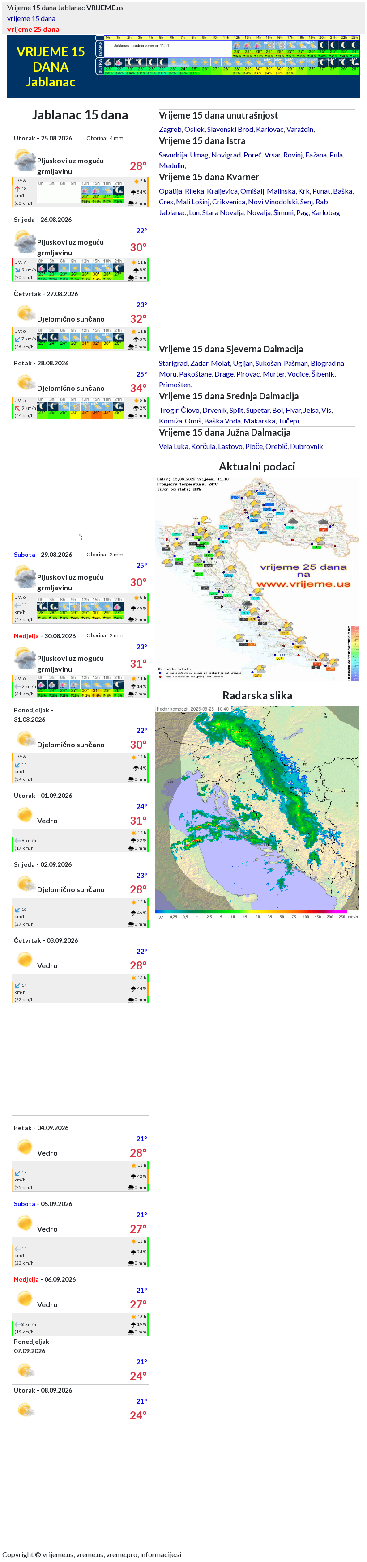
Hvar (293, 410)
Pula (336, 154)
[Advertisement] (80, 475)
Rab (322, 201)
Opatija (170, 190)
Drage (224, 373)
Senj (306, 201)
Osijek (194, 129)
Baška (342, 190)
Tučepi (288, 420)
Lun (194, 212)
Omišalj (252, 190)
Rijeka (194, 190)
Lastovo (230, 446)
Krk (304, 190)
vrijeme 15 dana (31, 18)
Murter (274, 373)
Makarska (259, 420)
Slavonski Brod (230, 129)
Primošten (175, 384)
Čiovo (190, 410)
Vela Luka (173, 446)
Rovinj (293, 154)
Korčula (203, 446)
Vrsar (273, 154)
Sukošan (268, 363)
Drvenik (214, 410)
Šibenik (323, 373)
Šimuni (283, 212)
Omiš (193, 420)
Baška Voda (222, 420)
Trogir (168, 410)
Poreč (252, 154)
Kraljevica (222, 190)
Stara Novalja (223, 212)
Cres (166, 201)
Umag (199, 154)
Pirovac (248, 373)
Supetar (257, 410)
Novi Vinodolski (273, 201)
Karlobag (325, 212)
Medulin (171, 165)
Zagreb (170, 129)
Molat (220, 363)
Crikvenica (228, 201)
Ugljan (243, 363)
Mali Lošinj (192, 201)
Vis (326, 410)
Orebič (276, 446)
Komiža (170, 420)
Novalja (259, 212)
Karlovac (270, 129)
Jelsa (311, 410)
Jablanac (172, 212)
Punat (321, 190)
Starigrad (173, 363)
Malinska (281, 190)
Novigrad (226, 154)
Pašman (296, 363)
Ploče (254, 446)
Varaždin (299, 129)
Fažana (316, 154)
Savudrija (173, 154)
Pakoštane (195, 373)
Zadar (199, 363)
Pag (302, 212)
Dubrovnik (306, 446)
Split (236, 410)
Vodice (298, 373)
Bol (277, 410)
